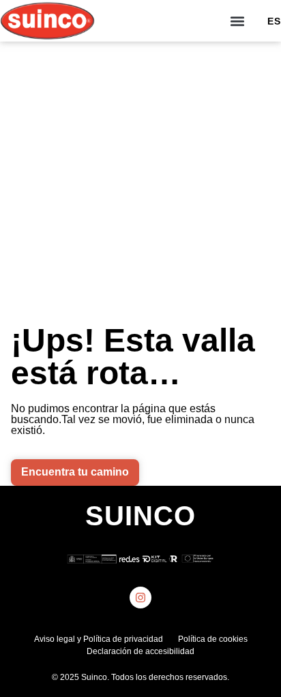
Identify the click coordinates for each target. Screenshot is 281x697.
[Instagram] (140, 597)
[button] (237, 21)
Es (274, 21)
